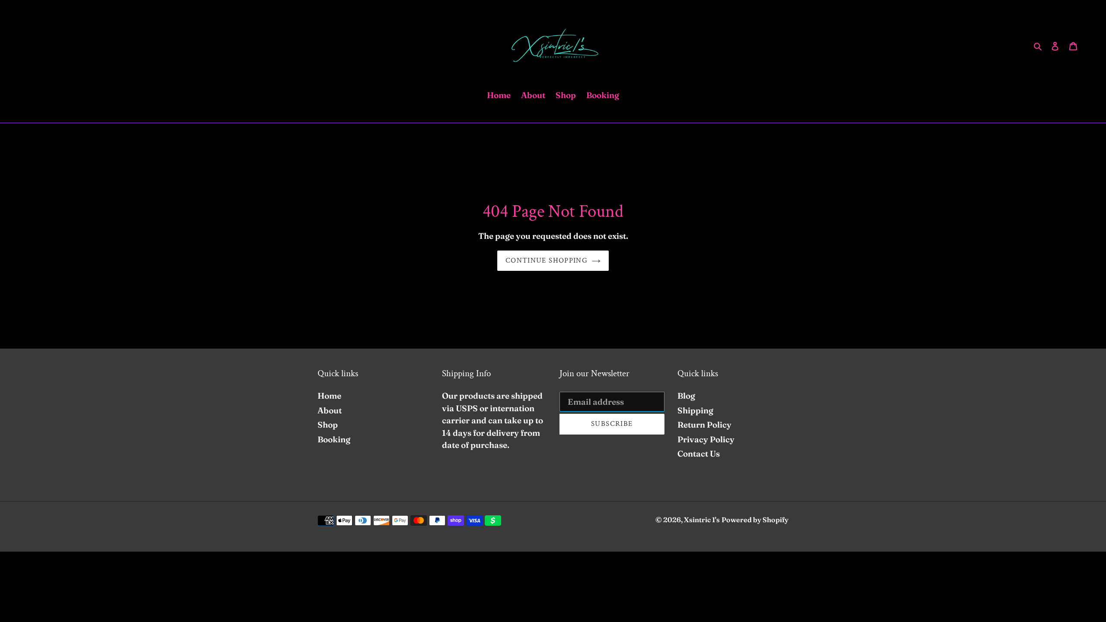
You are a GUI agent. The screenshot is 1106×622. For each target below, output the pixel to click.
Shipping (695, 410)
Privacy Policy (705, 439)
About (330, 410)
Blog (686, 395)
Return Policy (704, 424)
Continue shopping (546, 260)
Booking (334, 439)
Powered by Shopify (754, 519)
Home (329, 395)
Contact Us (698, 453)
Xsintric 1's (702, 519)
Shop (328, 424)
